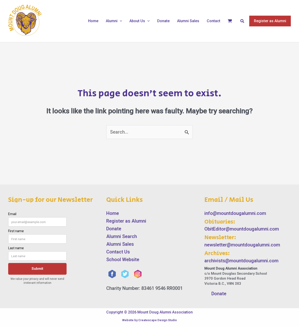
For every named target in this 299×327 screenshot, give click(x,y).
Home (93, 21)
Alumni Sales (188, 21)
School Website (122, 259)
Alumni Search (121, 236)
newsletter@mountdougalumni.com (242, 245)
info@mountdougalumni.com (235, 213)
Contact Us (118, 252)
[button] (119, 21)
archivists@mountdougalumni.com (241, 260)
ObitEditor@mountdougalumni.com (241, 229)
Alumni (111, 21)
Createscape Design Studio (157, 320)
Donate (163, 21)
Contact (213, 21)
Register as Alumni (126, 221)
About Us (137, 21)
